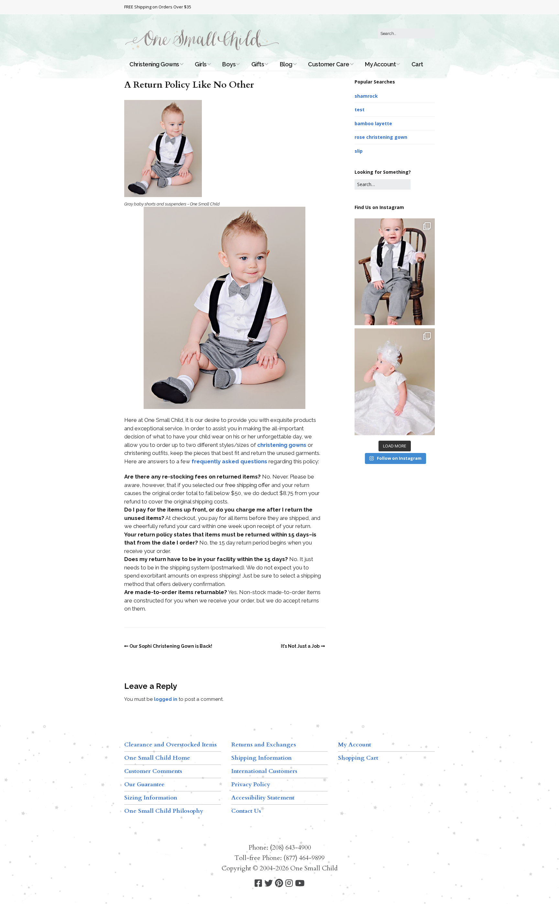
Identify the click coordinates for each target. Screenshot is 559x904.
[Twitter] (268, 883)
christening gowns (281, 445)
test (360, 109)
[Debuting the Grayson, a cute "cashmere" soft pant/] (395, 271)
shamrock (366, 96)
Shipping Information (261, 758)
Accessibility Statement (262, 798)
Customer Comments (153, 771)
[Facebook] (258, 883)
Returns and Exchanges (263, 745)
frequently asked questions (229, 461)
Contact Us (246, 811)
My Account (380, 64)
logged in (165, 699)
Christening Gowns (154, 64)
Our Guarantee (144, 784)
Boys (229, 64)
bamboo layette (373, 123)
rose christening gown (381, 137)
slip (359, 151)
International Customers (264, 771)
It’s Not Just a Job (300, 646)
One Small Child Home (157, 758)
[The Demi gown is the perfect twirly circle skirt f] (395, 381)
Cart (417, 64)
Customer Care (328, 64)
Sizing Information (150, 798)
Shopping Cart (358, 758)
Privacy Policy (250, 784)
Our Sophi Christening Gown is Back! (170, 646)
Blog (286, 64)
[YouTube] (299, 883)
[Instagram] (289, 883)
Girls (201, 64)
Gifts (257, 64)
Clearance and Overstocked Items (170, 745)
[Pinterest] (279, 883)
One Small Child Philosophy (163, 811)
